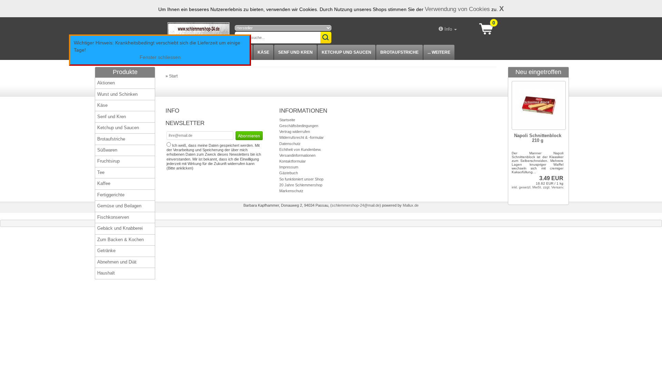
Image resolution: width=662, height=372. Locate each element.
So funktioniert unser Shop (301, 179)
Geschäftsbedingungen (298, 126)
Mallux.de (411, 205)
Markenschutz (291, 191)
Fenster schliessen (160, 57)
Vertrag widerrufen (294, 132)
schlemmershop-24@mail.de (356, 205)
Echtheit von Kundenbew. (300, 149)
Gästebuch (288, 173)
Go (325, 37)
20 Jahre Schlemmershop (300, 185)
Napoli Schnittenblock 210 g (537, 138)
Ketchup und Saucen (346, 52)
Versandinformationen (297, 155)
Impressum (288, 167)
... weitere (439, 52)
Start (173, 76)
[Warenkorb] (488, 28)
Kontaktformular (292, 161)
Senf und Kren (295, 52)
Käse (263, 52)
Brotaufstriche (399, 52)
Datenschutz (290, 144)
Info (448, 29)
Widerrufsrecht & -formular (301, 137)
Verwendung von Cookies (457, 9)
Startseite (287, 120)
